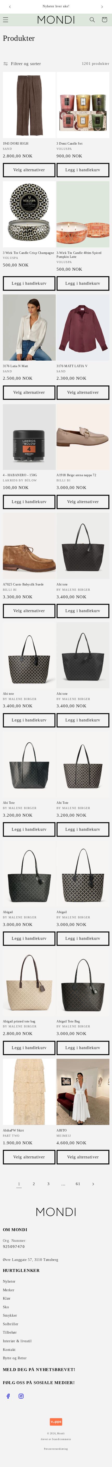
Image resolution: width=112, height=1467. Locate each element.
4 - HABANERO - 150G (20, 475)
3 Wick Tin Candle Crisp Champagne (28, 253)
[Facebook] (8, 1396)
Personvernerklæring (56, 1449)
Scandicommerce (61, 1439)
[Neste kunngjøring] (102, 7)
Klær (7, 1298)
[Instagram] (21, 1396)
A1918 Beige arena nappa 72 (76, 475)
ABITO (62, 1130)
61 (78, 1184)
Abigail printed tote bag (19, 1021)
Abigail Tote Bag (68, 1021)
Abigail (8, 912)
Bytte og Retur (15, 1358)
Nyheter (9, 1281)
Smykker (10, 1315)
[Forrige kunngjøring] (10, 7)
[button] (92, 20)
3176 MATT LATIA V (72, 366)
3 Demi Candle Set (69, 143)
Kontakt (9, 1350)
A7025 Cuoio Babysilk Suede (23, 584)
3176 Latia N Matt (15, 366)
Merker (9, 1290)
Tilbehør (10, 1332)
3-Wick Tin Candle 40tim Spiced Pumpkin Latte (79, 255)
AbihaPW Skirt (13, 1130)
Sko (6, 1307)
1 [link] (19, 1184)
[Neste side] (93, 1184)
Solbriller (10, 1324)
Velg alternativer (29, 170)
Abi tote (62, 584)
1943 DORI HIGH (16, 143)
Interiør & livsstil (17, 1341)
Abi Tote (9, 803)
